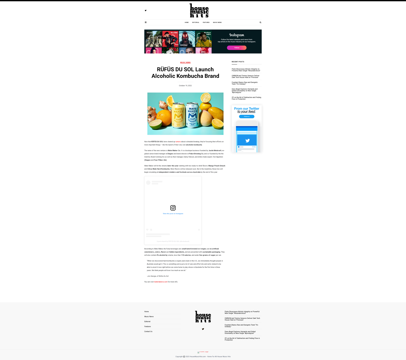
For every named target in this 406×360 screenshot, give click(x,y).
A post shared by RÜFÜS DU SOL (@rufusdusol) (173, 241)
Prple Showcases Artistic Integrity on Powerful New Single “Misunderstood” (246, 70)
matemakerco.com (160, 282)
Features (206, 22)
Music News (217, 22)
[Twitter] (203, 329)
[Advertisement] (247, 194)
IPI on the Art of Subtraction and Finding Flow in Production (246, 98)
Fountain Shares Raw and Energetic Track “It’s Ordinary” (245, 83)
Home (187, 22)
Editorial (195, 22)
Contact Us (148, 331)
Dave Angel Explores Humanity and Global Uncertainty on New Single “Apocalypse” (245, 90)
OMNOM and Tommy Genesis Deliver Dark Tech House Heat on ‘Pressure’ (245, 76)
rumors (178, 142)
